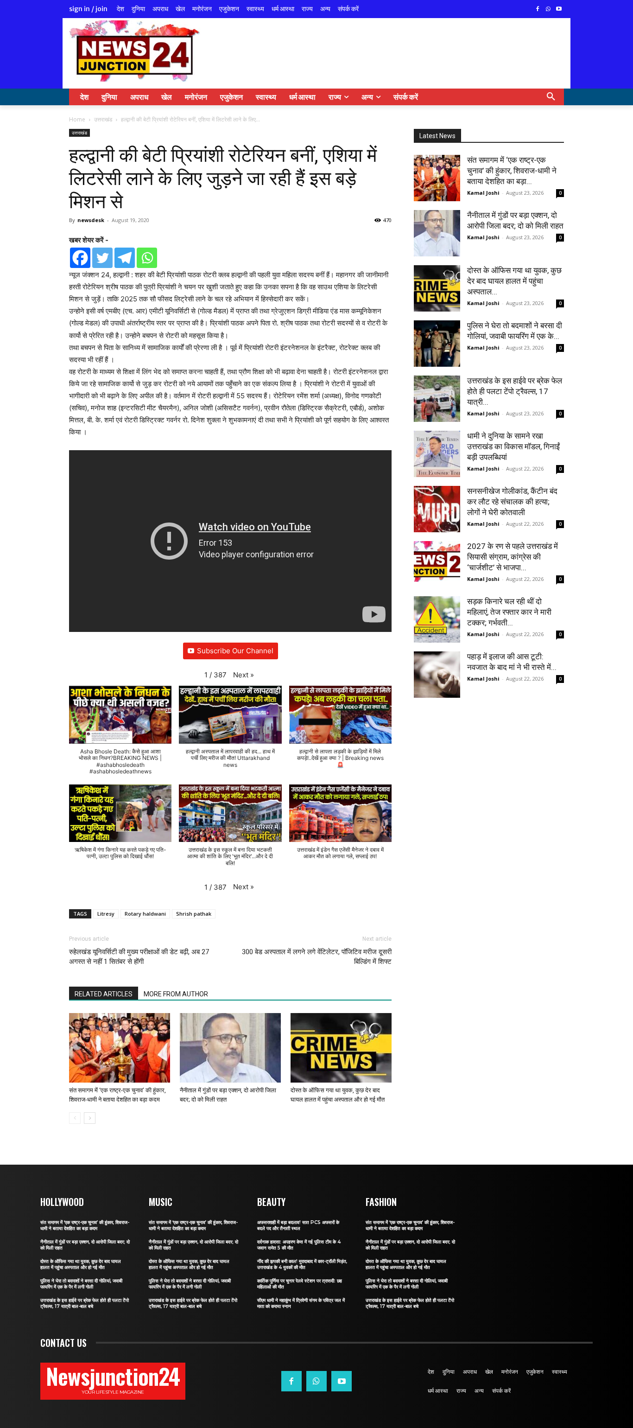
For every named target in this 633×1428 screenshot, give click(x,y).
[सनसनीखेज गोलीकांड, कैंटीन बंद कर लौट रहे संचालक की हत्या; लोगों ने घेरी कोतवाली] (437, 509)
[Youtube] (558, 9)
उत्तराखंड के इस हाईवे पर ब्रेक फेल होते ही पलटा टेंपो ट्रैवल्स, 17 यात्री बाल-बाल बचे (84, 1303)
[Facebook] (537, 9)
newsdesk (90, 220)
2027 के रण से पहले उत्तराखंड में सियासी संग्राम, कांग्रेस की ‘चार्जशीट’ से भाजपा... (512, 557)
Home (77, 119)
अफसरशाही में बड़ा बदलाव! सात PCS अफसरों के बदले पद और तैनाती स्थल (298, 1225)
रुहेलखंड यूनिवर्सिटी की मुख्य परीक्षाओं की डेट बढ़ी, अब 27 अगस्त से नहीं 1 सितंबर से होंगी (139, 957)
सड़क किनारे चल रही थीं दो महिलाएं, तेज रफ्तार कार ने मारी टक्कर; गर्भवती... (509, 612)
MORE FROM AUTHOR (176, 994)
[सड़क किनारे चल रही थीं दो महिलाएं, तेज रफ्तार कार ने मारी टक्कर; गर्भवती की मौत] (437, 619)
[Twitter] (102, 258)
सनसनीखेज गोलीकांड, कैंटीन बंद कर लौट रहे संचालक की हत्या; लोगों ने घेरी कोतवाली (512, 501)
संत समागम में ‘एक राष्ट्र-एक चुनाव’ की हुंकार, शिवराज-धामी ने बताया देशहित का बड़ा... (512, 170)
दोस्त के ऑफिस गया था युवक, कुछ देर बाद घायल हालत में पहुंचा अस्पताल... (514, 281)
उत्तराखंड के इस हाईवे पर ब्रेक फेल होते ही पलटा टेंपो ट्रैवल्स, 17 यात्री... (514, 391)
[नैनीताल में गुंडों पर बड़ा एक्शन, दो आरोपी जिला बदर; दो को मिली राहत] (230, 1048)
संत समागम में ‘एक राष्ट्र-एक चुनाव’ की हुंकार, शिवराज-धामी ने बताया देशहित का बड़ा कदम (84, 1225)
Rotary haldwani (145, 913)
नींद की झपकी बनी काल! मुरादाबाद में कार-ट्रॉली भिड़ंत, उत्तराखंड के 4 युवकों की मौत (302, 1264)
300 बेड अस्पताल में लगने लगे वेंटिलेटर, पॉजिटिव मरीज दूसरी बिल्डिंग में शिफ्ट (317, 957)
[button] (551, 97)
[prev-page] (75, 1118)
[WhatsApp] (548, 9)
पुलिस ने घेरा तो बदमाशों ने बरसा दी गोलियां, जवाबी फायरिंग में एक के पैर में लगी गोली (81, 1284)
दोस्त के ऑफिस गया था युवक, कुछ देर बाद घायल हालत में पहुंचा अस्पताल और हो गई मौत (80, 1264)
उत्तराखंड (103, 119)
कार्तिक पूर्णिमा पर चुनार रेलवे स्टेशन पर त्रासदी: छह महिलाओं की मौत (299, 1284)
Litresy (105, 913)
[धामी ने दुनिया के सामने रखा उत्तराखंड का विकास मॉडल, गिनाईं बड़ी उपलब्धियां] (437, 454)
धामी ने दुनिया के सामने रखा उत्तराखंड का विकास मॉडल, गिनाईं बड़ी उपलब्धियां (513, 446)
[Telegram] (124, 258)
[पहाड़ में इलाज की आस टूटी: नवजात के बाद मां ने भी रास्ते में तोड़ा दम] (437, 674)
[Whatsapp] (147, 258)
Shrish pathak (193, 913)
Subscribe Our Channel (235, 650)
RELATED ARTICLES (104, 994)
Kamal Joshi (483, 192)
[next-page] (89, 1118)
